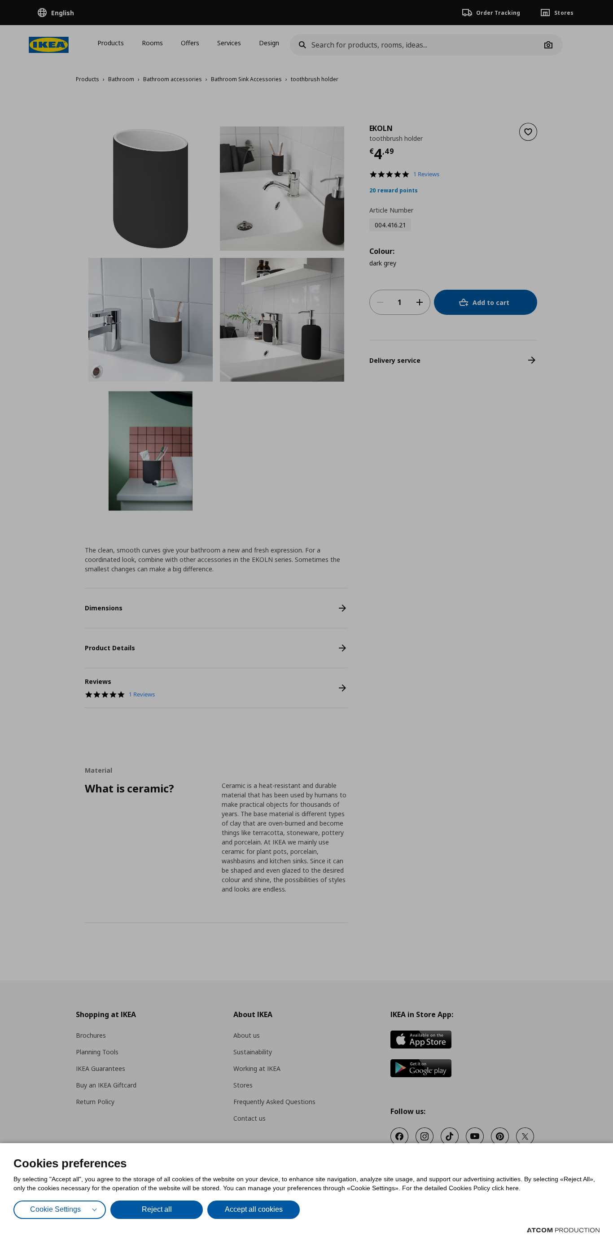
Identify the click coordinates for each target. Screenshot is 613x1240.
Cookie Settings (55, 1209)
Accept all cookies (254, 1209)
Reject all (157, 1209)
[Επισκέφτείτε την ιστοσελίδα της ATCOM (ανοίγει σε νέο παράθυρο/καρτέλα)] (563, 1230)
